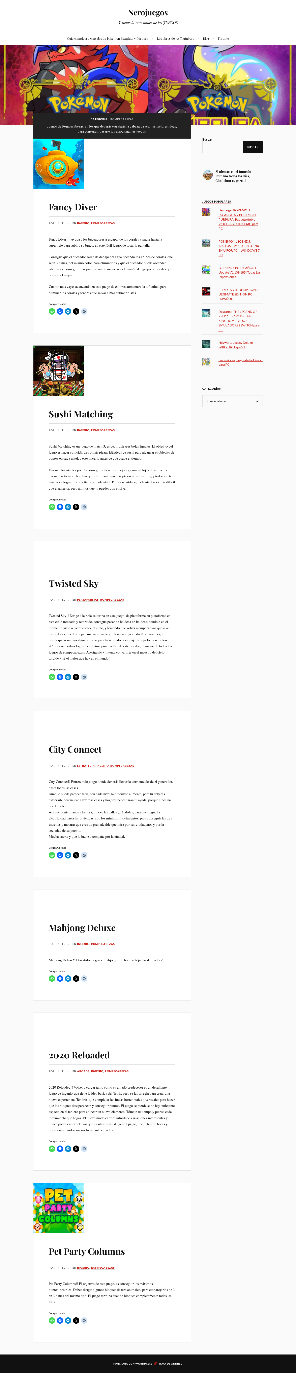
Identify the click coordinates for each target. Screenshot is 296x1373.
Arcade (83, 1071)
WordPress (143, 1363)
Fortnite (223, 38)
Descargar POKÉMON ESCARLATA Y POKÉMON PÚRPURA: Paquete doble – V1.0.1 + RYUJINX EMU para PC (238, 219)
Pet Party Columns (87, 1251)
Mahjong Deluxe (82, 927)
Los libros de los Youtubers (175, 38)
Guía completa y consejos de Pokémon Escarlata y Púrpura (107, 38)
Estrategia (86, 765)
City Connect (75, 749)
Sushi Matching (81, 414)
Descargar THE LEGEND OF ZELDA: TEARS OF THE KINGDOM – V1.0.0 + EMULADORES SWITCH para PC (239, 320)
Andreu (177, 1363)
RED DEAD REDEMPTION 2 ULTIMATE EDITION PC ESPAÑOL (238, 294)
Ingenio (83, 223)
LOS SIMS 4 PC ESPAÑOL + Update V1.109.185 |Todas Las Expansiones (239, 272)
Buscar (207, 139)
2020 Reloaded (79, 1055)
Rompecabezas (103, 223)
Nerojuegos (148, 12)
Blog (206, 38)
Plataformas (88, 599)
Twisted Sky (74, 583)
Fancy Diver (73, 207)
